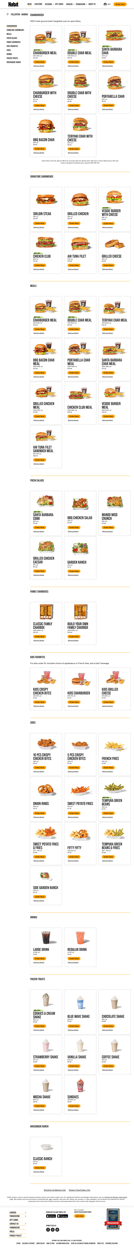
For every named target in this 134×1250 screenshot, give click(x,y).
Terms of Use (100, 1243)
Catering (48, 4)
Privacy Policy (16, 1235)
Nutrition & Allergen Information (116, 1197)
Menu (29, 4)
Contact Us (14, 1223)
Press (12, 1231)
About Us (92, 4)
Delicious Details (39, 66)
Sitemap (18, 1243)
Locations (38, 4)
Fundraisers (15, 1227)
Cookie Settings (50, 1243)
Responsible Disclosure (111, 1243)
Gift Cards (59, 4)
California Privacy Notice (63, 1243)
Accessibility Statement (28, 1243)
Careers (69, 4)
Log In (109, 4)
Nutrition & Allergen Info (55, 1190)
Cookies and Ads (41, 1243)
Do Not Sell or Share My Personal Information (83, 1243)
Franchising (80, 4)
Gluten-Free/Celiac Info (79, 1190)
